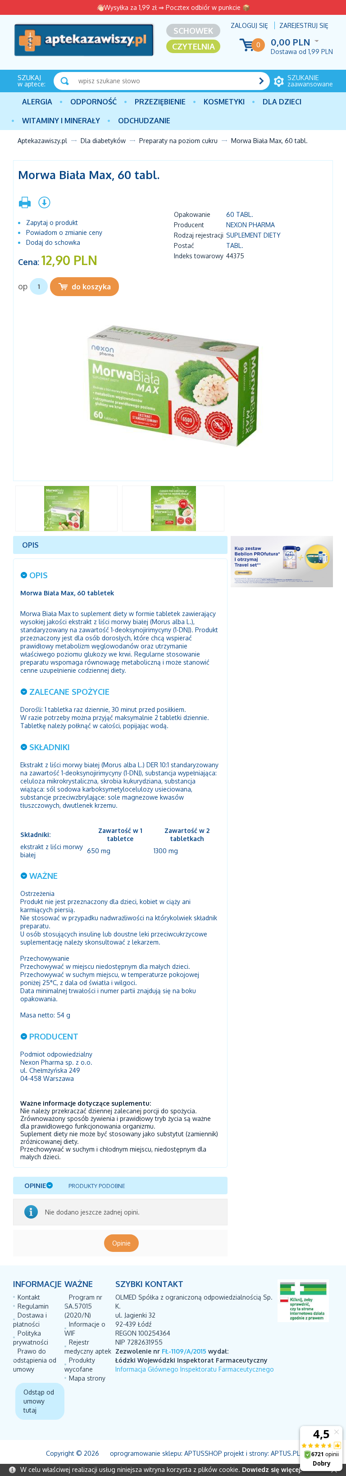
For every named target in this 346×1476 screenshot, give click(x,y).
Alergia (37, 101)
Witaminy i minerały (61, 120)
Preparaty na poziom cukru (178, 140)
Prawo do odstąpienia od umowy (34, 1360)
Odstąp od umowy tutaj (38, 1401)
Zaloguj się (249, 25)
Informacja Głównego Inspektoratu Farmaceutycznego (194, 1369)
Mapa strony (87, 1378)
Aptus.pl (285, 1453)
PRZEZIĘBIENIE (160, 101)
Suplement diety (253, 235)
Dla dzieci (282, 101)
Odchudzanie (144, 120)
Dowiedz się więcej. (271, 1469)
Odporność (93, 101)
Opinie (121, 1243)
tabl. (234, 245)
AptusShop (203, 1453)
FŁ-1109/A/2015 (184, 1351)
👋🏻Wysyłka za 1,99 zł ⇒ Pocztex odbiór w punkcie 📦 (173, 7)
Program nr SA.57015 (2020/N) (83, 1306)
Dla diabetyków (103, 140)
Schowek (193, 31)
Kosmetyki (224, 101)
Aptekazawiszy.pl (42, 140)
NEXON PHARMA (250, 225)
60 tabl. (239, 214)
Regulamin (33, 1306)
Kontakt (29, 1297)
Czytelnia (193, 46)
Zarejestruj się (303, 25)
